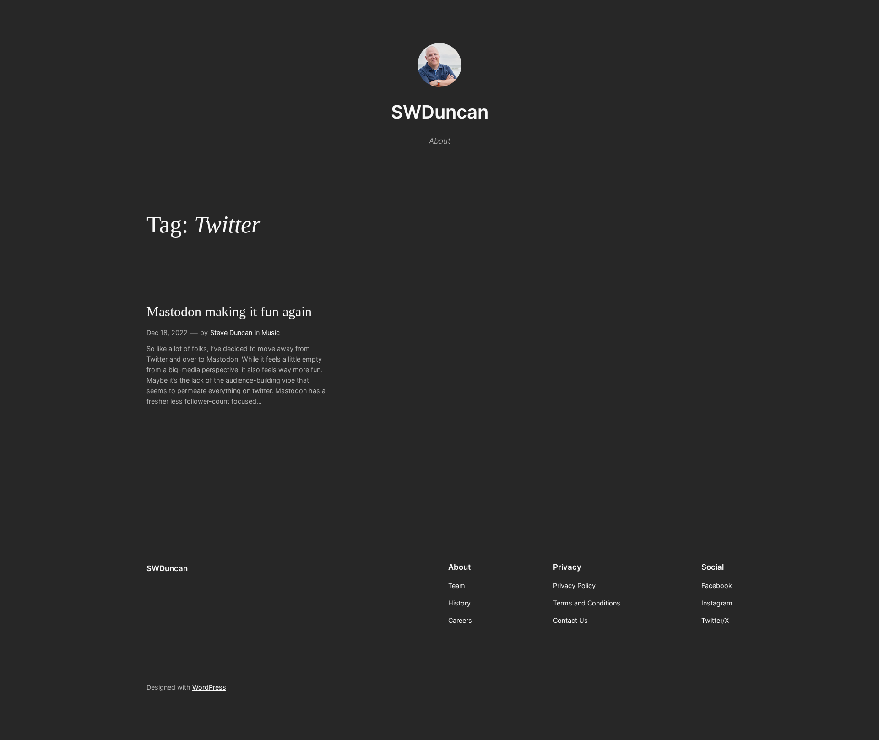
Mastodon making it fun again (229, 311)
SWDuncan (439, 112)
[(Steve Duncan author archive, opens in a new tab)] (439, 84)
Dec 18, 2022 (167, 332)
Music (270, 332)
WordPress (209, 687)
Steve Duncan (231, 332)
